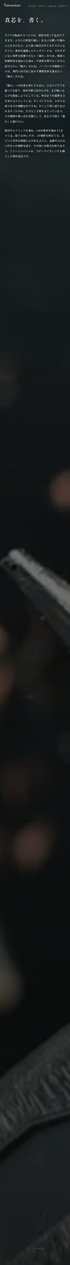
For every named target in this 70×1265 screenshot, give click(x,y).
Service (42, 6)
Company (52, 6)
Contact (62, 6)
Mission (32, 6)
